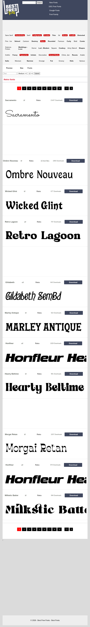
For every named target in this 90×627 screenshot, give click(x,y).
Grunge (42, 61)
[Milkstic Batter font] (45, 510)
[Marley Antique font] (45, 328)
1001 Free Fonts (55, 6)
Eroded (46, 35)
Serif (28, 35)
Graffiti (72, 35)
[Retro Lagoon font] (45, 237)
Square (54, 48)
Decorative (43, 55)
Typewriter (24, 55)
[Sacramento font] (45, 115)
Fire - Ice (8, 41)
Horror (34, 48)
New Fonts (53, 2)
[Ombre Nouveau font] (45, 176)
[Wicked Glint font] (45, 206)
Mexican (18, 61)
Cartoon (26, 41)
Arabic (82, 55)
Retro (43, 41)
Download (73, 100)
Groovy (61, 61)
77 (67, 88)
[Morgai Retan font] (45, 449)
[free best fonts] (12, 10)
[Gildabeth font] (45, 297)
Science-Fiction (8, 48)
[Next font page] (71, 88)
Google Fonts (54, 10)
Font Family (53, 14)
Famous (61, 41)
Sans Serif (9, 35)
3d (59, 35)
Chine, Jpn (66, 55)
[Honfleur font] (45, 358)
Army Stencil (72, 48)
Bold (75, 41)
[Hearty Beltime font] (45, 389)
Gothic (7, 55)
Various (82, 61)
